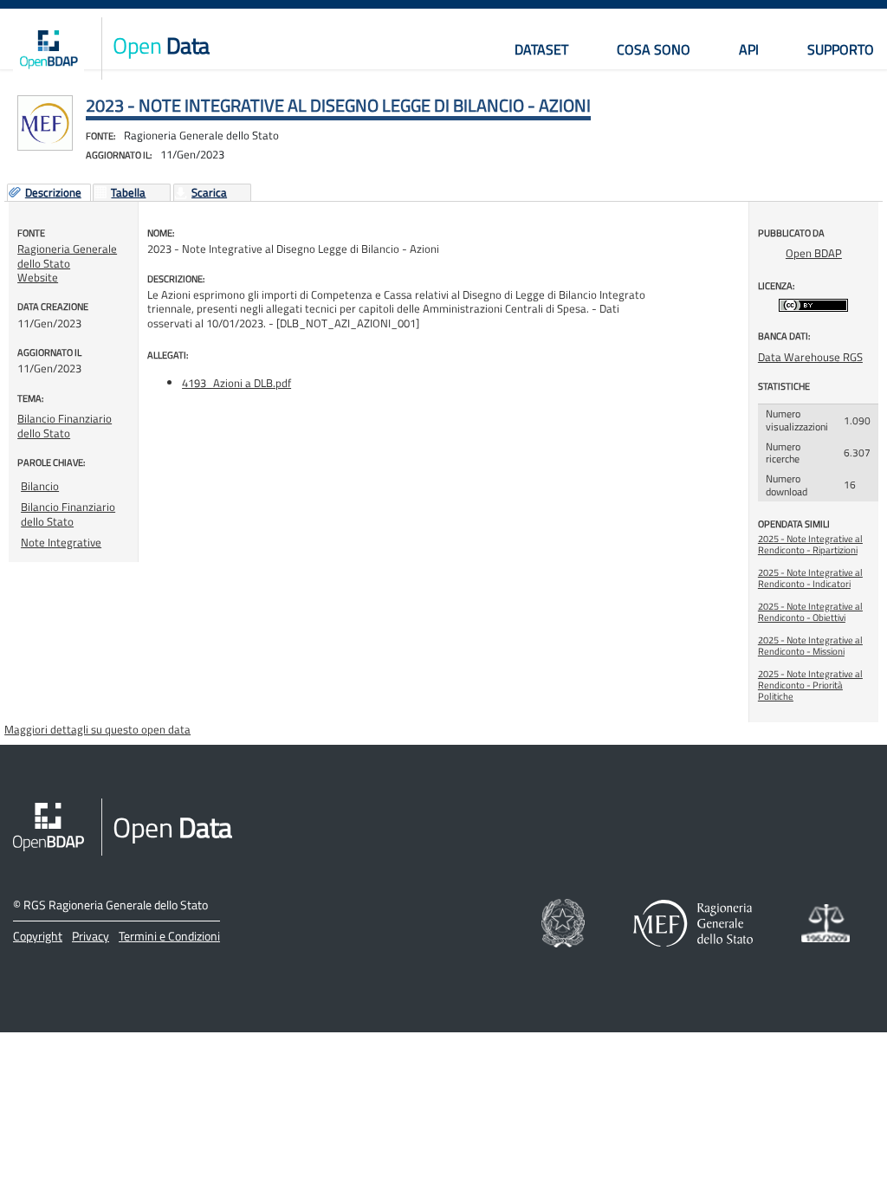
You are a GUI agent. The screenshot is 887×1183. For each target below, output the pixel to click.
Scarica (209, 193)
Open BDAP (814, 253)
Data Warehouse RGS (810, 356)
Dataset (541, 49)
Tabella (128, 193)
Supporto (840, 49)
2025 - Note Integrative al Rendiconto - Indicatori (810, 578)
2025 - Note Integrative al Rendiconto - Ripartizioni (810, 544)
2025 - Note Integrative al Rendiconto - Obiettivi (810, 611)
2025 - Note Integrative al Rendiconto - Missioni (810, 645)
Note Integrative (61, 542)
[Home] (48, 48)
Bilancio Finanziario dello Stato (64, 425)
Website (37, 277)
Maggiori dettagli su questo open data (97, 729)
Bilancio (40, 486)
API (749, 49)
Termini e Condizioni (169, 936)
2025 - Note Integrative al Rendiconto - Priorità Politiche (810, 685)
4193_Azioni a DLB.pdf (236, 382)
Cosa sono (653, 49)
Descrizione (53, 193)
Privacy (90, 936)
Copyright (37, 936)
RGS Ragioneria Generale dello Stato (115, 904)
